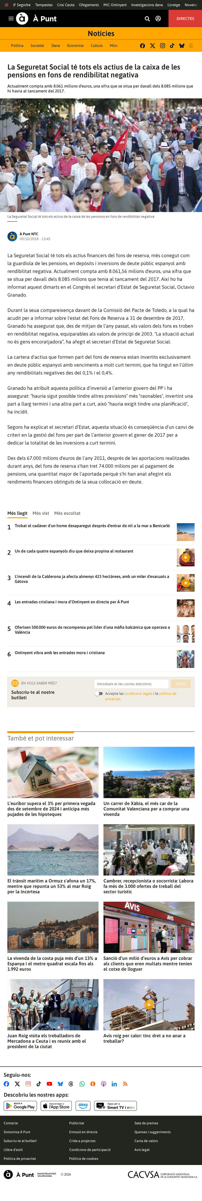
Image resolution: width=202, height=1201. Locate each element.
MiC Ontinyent (115, 5)
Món (113, 45)
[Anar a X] (18, 1084)
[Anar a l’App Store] (56, 1106)
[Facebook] (142, 45)
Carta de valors (146, 1141)
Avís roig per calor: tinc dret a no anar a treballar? (144, 1038)
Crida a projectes (82, 1141)
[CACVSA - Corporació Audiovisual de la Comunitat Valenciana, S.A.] (162, 1174)
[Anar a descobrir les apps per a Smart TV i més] (115, 1106)
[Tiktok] (172, 45)
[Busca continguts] (147, 19)
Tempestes (43, 5)
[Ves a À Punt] (36, 18)
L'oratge (174, 5)
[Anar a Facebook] (7, 1084)
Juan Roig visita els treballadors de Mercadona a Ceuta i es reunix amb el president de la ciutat (46, 1041)
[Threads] (192, 45)
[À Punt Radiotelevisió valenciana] (30, 1174)
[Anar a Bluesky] (61, 1084)
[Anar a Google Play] (20, 1106)
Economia (75, 45)
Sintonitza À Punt (17, 1132)
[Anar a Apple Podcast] (104, 1084)
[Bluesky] (182, 45)
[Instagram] (162, 45)
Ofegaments (89, 5)
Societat (37, 45)
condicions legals (138, 693)
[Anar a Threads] (72, 1084)
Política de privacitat (20, 1159)
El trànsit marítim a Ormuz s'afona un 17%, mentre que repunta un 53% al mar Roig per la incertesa (51, 886)
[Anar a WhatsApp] (83, 1084)
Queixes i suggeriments (153, 1132)
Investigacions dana (147, 5)
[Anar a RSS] (126, 1084)
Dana (55, 45)
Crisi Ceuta (65, 5)
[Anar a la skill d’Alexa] (83, 1106)
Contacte (11, 1123)
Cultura (96, 45)
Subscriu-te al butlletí (20, 1141)
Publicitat (76, 1123)
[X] (152, 45)
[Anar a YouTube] (50, 1084)
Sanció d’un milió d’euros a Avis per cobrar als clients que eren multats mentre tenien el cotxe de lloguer (147, 963)
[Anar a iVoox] (93, 1084)
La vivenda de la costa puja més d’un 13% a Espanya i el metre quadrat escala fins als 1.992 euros (52, 963)
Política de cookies (83, 1159)
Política (17, 45)
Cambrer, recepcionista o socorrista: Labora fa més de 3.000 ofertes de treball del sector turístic (148, 886)
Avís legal (142, 1150)
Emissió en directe (83, 1132)
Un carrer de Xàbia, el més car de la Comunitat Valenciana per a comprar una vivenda (146, 809)
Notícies (101, 33)
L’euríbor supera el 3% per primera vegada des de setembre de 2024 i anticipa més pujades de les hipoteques (51, 809)
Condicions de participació (90, 1150)
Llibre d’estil (13, 1150)
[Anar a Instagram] (29, 1084)
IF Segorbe (22, 5)
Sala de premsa (146, 1123)
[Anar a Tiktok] (39, 1084)
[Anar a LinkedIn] (115, 1084)
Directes (185, 18)
